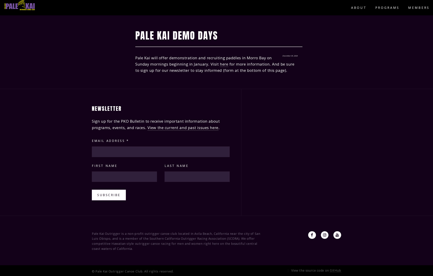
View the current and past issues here (182, 127)
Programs (387, 8)
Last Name (176, 166)
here (224, 64)
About (359, 8)
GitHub (335, 270)
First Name (104, 166)
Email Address (110, 141)
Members (419, 8)
